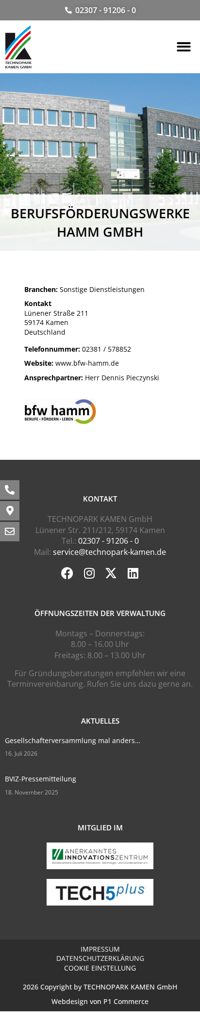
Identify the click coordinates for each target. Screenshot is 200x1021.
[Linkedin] (133, 573)
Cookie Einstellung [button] (100, 967)
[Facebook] (67, 573)
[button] (183, 47)
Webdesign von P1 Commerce (100, 1001)
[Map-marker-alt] (9, 510)
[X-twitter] (111, 573)
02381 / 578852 (77, 349)
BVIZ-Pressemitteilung (40, 778)
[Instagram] (89, 573)
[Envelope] (9, 531)
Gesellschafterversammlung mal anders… (72, 740)
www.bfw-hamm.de (71, 363)
